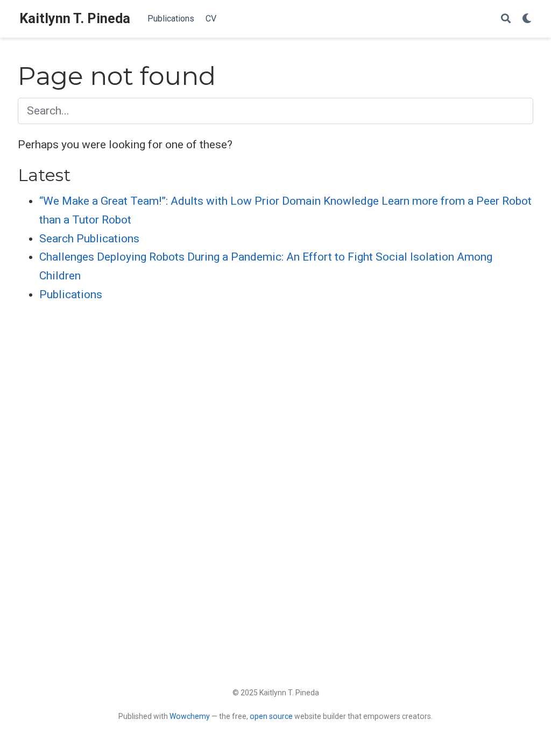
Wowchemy (189, 716)
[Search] (506, 19)
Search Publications (89, 238)
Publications (70, 294)
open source (271, 716)
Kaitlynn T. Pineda (74, 18)
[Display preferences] (527, 19)
